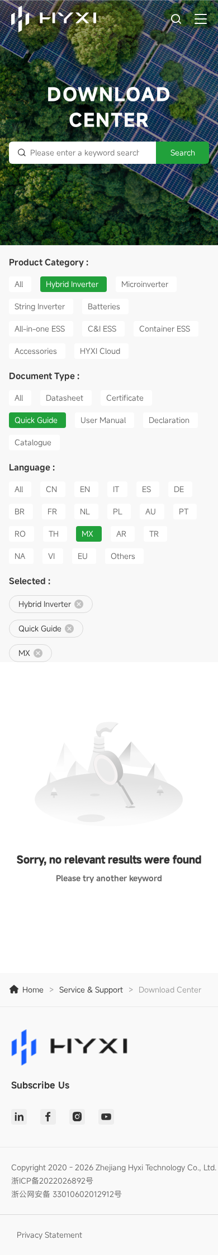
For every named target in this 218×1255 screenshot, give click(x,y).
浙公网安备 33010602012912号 (66, 1194)
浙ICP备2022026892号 (52, 1180)
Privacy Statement (49, 1234)
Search (182, 152)
